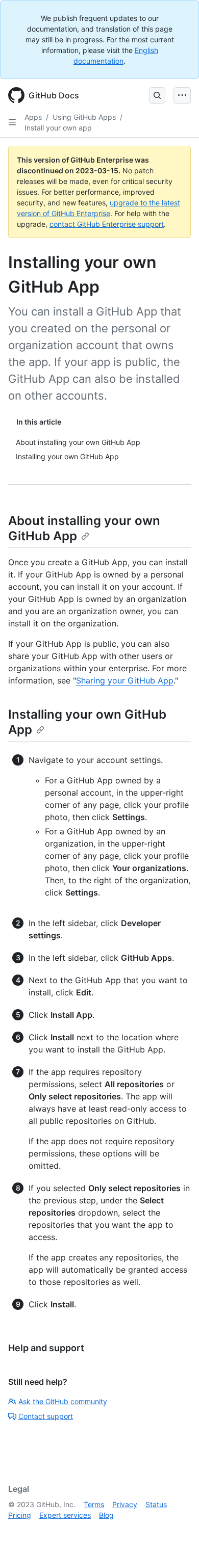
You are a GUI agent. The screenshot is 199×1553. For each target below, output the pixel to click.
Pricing (19, 1515)
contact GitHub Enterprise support (106, 224)
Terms (94, 1504)
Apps (33, 117)
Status (156, 1504)
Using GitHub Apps (84, 117)
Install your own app (58, 127)
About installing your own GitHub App (84, 528)
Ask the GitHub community (62, 1401)
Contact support (45, 1416)
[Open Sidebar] (12, 122)
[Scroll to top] (176, 1530)
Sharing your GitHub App (124, 680)
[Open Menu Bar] (182, 95)
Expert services (65, 1515)
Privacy (124, 1504)
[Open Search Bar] (157, 95)
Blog (106, 1515)
